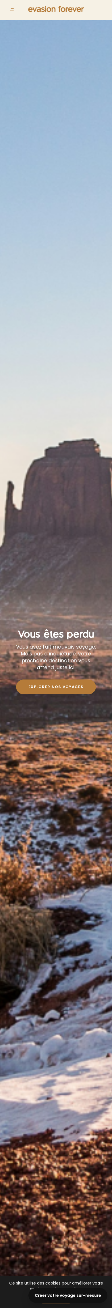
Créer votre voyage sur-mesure (68, 1295)
